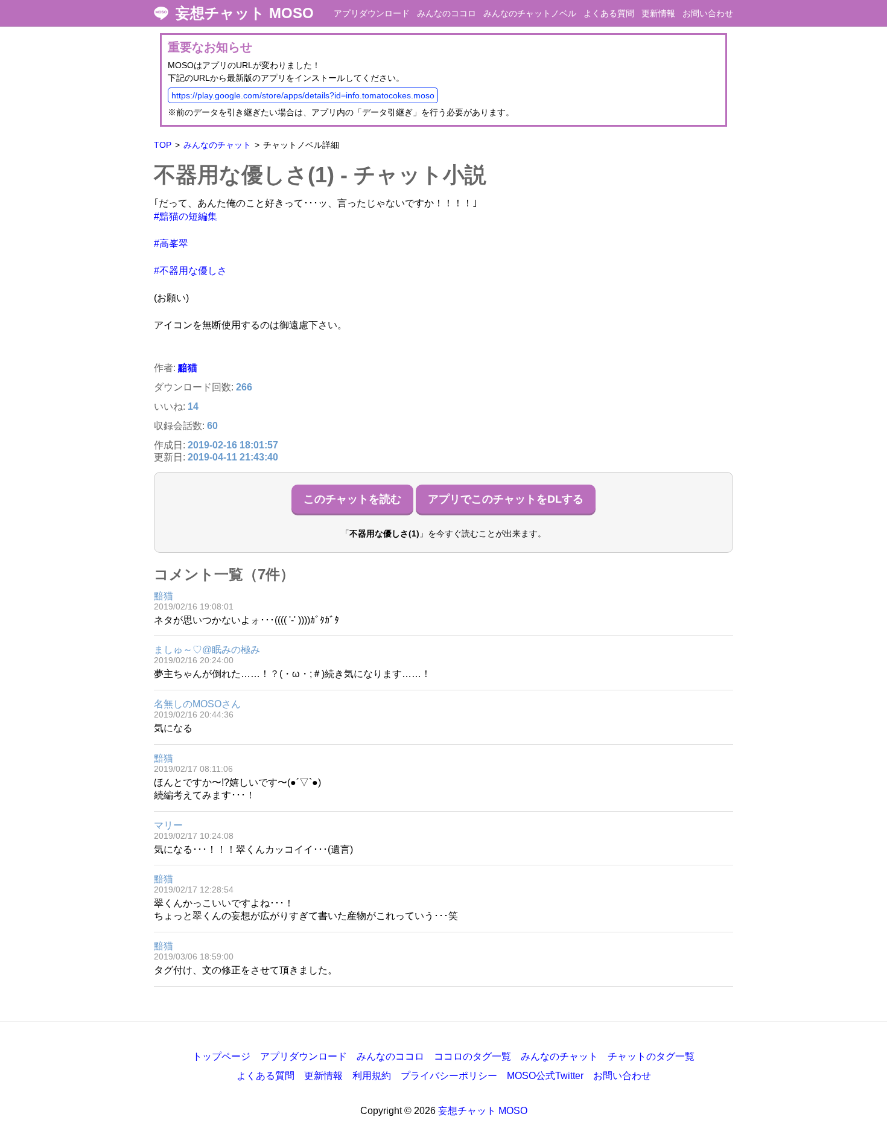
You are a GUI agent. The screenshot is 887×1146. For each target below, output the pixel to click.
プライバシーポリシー (449, 1076)
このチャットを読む (352, 499)
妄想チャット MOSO (245, 13)
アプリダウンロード (372, 13)
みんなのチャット (217, 145)
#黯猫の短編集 (185, 216)
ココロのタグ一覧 (472, 1056)
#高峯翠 (171, 243)
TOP (162, 145)
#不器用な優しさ (190, 271)
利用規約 (371, 1076)
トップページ (221, 1056)
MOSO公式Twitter (545, 1076)
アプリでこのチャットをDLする (505, 499)
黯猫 (187, 368)
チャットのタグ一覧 (651, 1056)
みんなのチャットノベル (529, 13)
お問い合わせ (707, 13)
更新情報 (658, 13)
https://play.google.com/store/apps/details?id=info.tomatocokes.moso (302, 95)
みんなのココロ (446, 13)
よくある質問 (608, 13)
